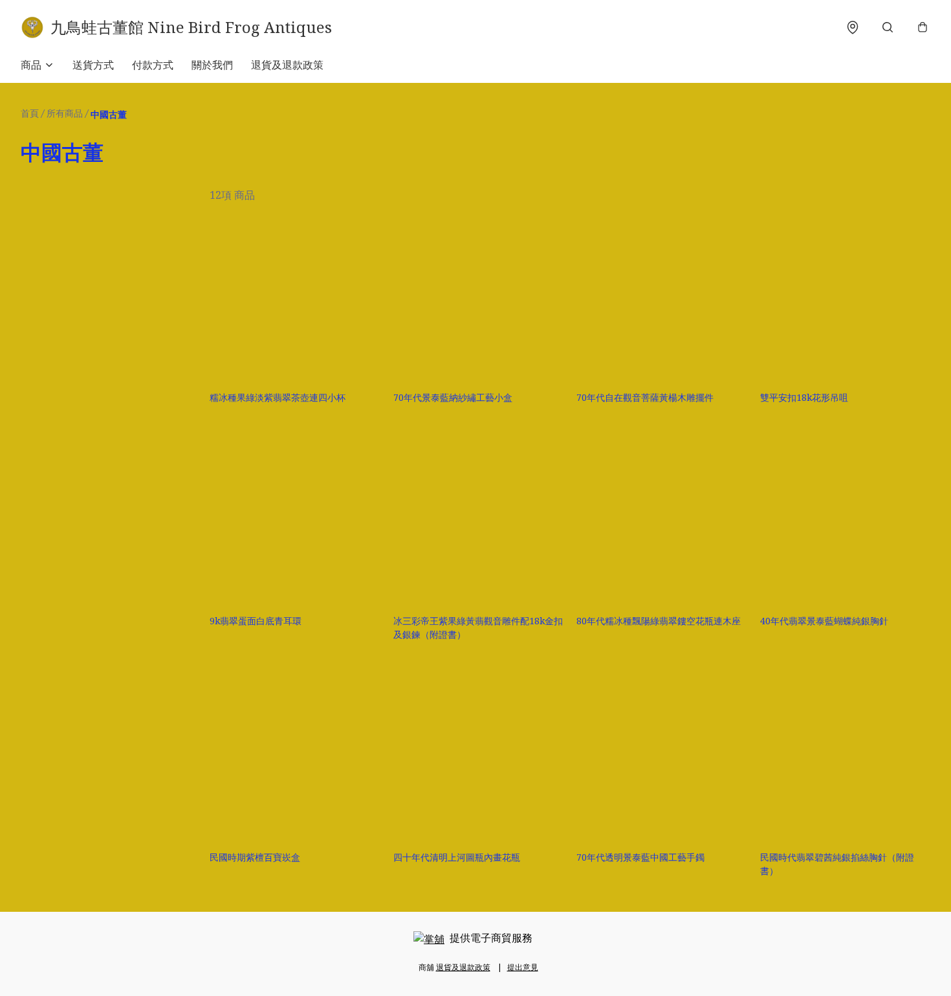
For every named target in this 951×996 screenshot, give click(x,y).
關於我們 (212, 65)
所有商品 (65, 113)
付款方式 (152, 65)
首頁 (30, 113)
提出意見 (522, 967)
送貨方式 (93, 65)
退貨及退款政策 (287, 65)
